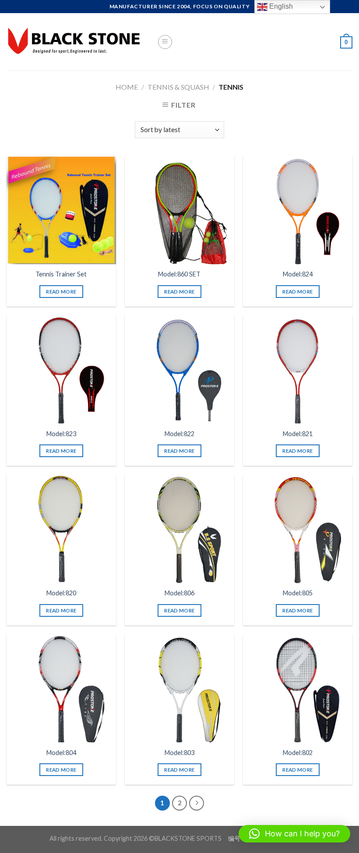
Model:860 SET (179, 274)
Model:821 (298, 433)
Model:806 (179, 593)
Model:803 (179, 752)
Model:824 (298, 274)
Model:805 (298, 593)
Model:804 (61, 752)
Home (127, 87)
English (280, 6)
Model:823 (61, 433)
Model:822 (179, 433)
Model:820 (61, 593)
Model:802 (298, 752)
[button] (294, 834)
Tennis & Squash (178, 87)
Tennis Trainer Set (61, 274)
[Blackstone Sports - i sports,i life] (75, 42)
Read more (61, 291)
